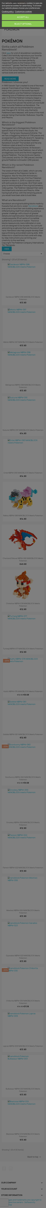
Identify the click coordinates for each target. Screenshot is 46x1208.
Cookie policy (8, 11)
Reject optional (23, 24)
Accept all (23, 17)
